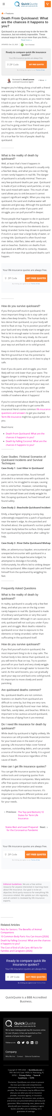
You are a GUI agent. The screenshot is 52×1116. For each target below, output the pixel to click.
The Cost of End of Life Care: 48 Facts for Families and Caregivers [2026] (21, 949)
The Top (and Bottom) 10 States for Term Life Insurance (31, 815)
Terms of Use (40, 70)
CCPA (32, 1078)
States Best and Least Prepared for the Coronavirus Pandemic (21, 829)
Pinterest (27, 1042)
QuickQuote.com (35, 1070)
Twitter (23, 1042)
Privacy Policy (25, 1075)
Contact (20, 1056)
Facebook (18, 1042)
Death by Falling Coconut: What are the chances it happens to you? (26, 942)
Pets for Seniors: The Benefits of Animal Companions (21, 931)
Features (10, 13)
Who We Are (10, 1056)
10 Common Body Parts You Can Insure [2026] (25, 936)
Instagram (36, 1042)
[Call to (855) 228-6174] (48, 4)
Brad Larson (28, 79)
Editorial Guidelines (12, 884)
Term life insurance (11, 416)
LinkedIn (32, 1042)
